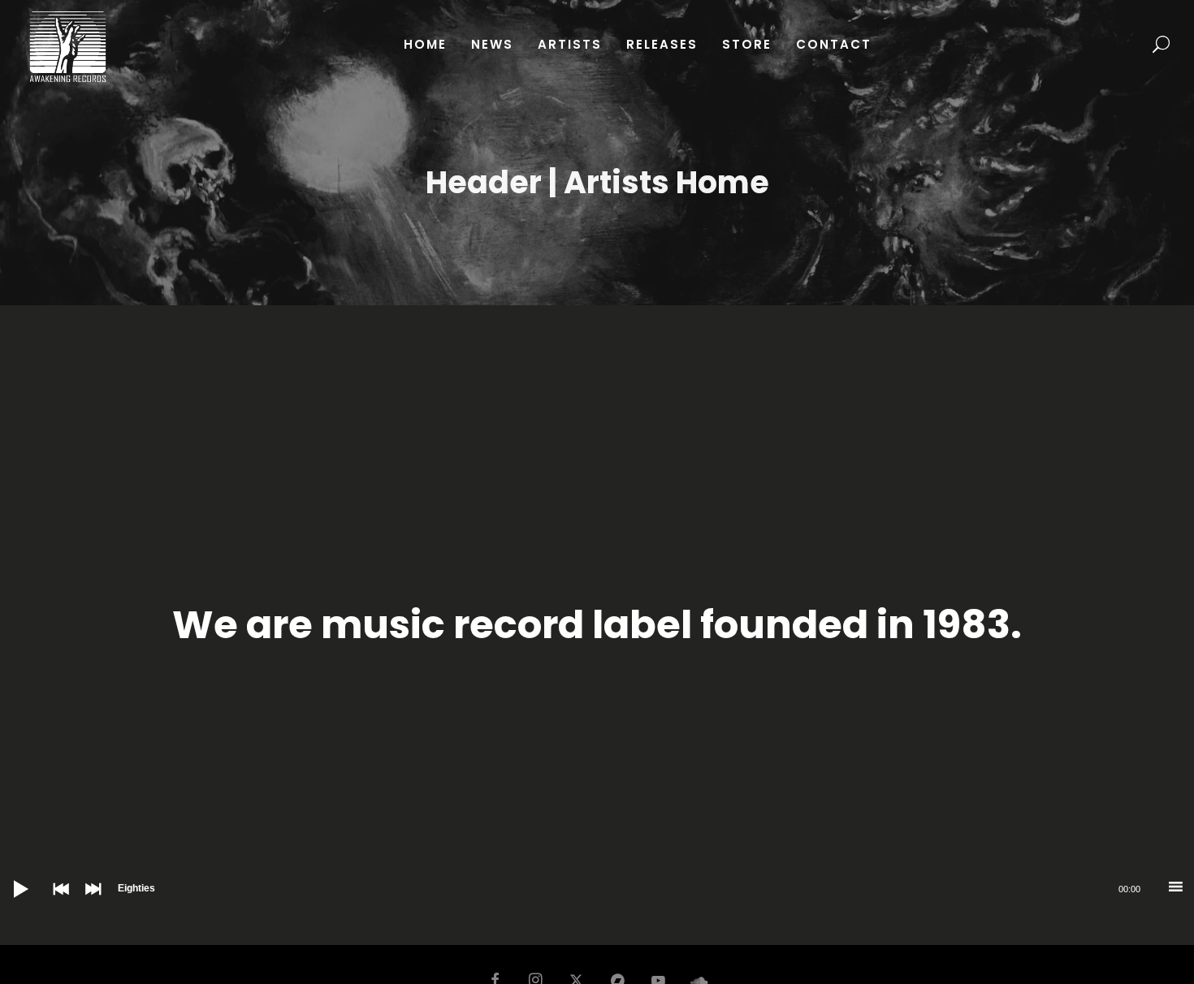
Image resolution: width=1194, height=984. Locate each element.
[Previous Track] (57, 900)
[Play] (8, 877)
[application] (597, 889)
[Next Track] (89, 900)
